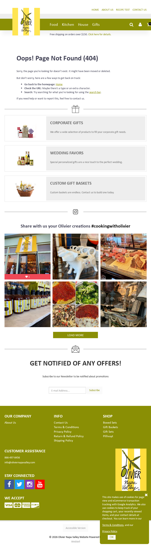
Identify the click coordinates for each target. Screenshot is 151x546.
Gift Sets (108, 431)
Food (54, 24)
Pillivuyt (108, 436)
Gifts (96, 24)
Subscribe (94, 390)
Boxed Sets (110, 422)
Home (95, 9)
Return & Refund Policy (69, 436)
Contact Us (139, 9)
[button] (149, 24)
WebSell (75, 541)
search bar (95, 92)
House (83, 24)
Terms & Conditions (112, 525)
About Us (107, 9)
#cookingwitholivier (110, 226)
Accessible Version (76, 528)
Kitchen (68, 24)
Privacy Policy (109, 531)
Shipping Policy (63, 440)
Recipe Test (123, 9)
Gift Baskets (110, 427)
